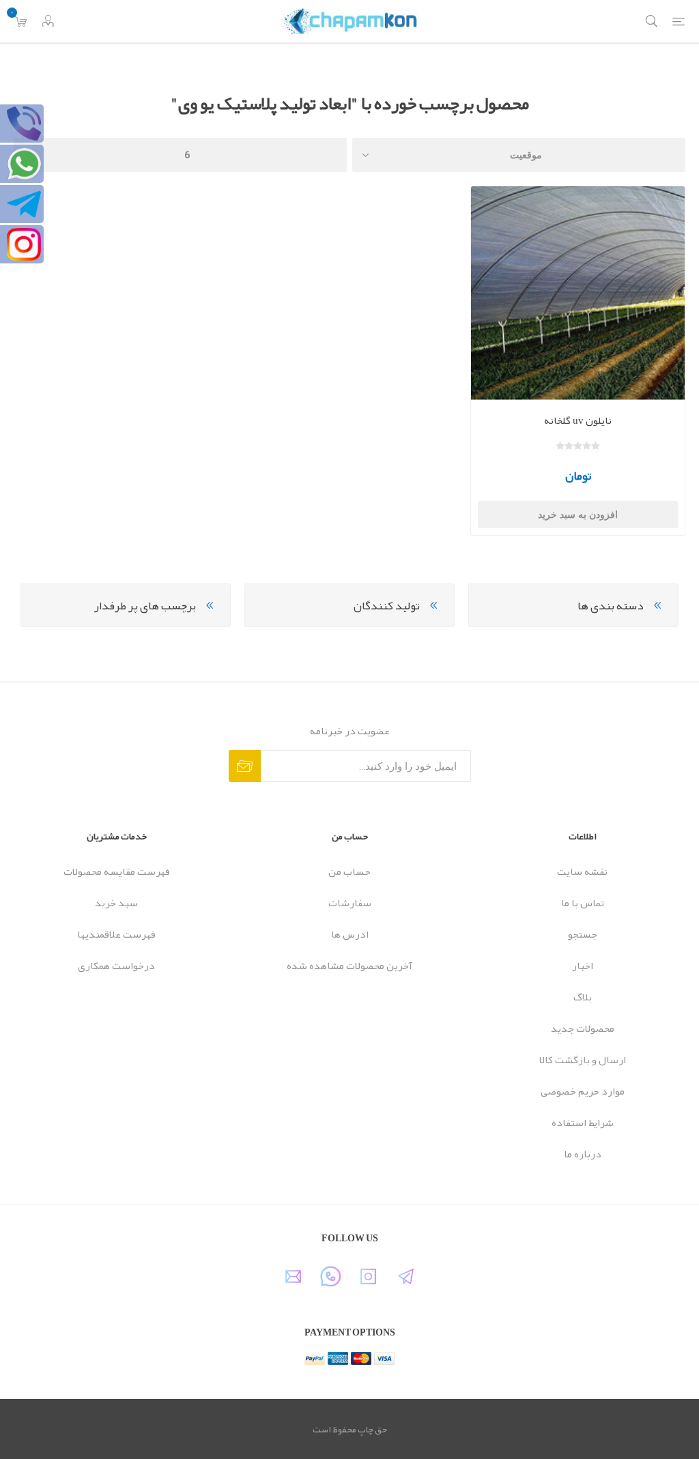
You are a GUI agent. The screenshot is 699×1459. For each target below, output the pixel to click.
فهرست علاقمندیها (116, 934)
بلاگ (582, 997)
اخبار (582, 965)
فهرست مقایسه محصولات (116, 871)
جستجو (582, 934)
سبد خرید (116, 903)
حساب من (349, 871)
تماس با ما (582, 903)
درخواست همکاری (116, 965)
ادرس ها (350, 934)
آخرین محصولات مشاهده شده (349, 965)
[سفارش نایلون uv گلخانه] (578, 293)
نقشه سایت (582, 871)
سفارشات (349, 903)
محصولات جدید (582, 1028)
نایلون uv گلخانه (578, 420)
